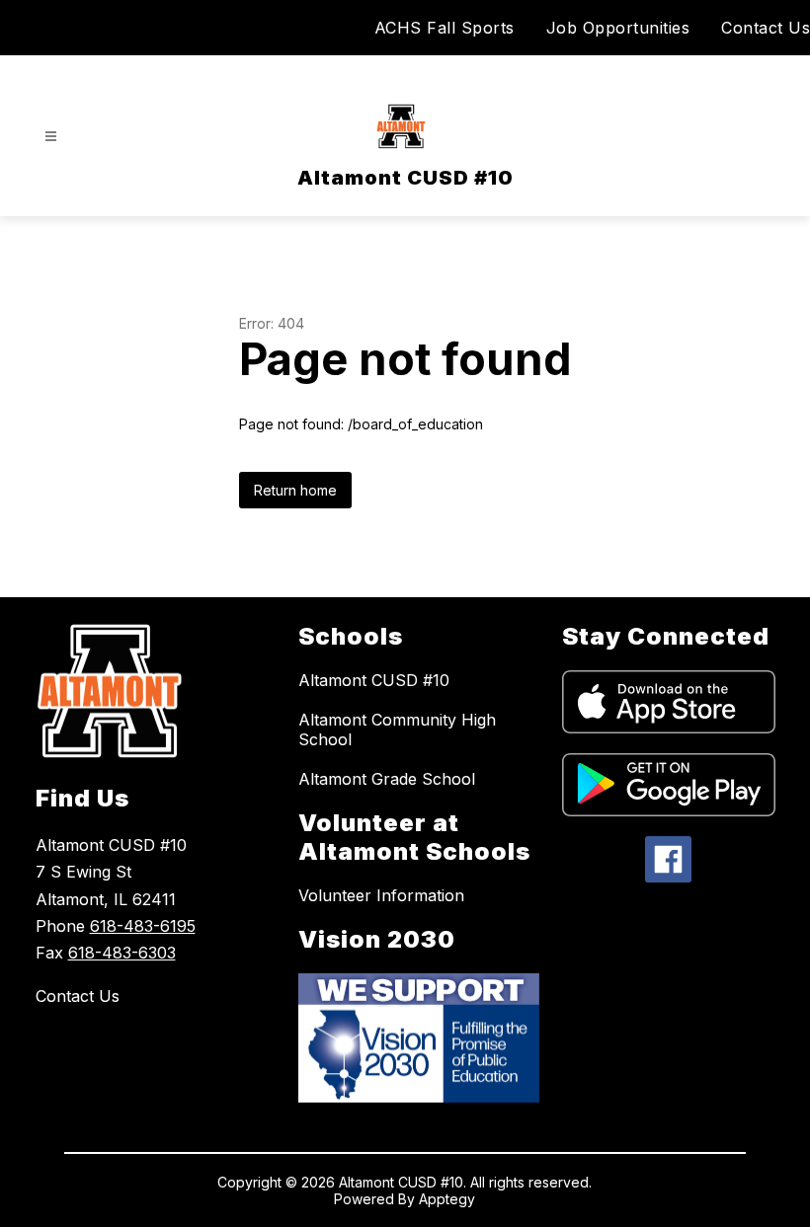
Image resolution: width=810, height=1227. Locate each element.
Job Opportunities (618, 28)
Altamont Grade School (386, 779)
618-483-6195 (143, 926)
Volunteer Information (381, 895)
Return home (295, 490)
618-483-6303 (122, 952)
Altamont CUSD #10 (373, 680)
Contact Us (765, 28)
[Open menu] (51, 136)
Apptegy (447, 1198)
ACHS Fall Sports (444, 28)
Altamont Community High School (397, 729)
